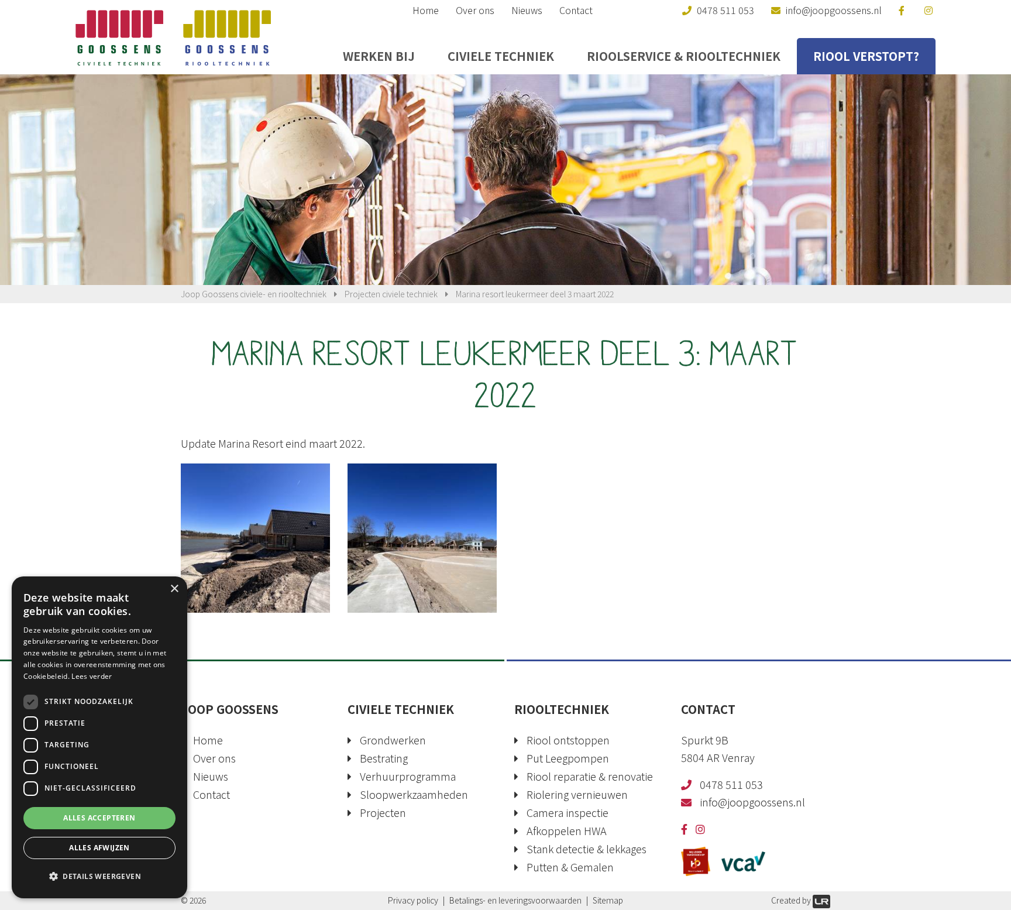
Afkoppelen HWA (567, 830)
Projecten (383, 812)
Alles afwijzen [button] (99, 848)
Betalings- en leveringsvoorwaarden (515, 900)
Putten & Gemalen (570, 866)
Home (425, 10)
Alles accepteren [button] (99, 818)
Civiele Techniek (501, 55)
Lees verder (91, 676)
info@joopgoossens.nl (752, 801)
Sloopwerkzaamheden (414, 794)
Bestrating (384, 757)
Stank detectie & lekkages (587, 848)
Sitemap (608, 900)
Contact (576, 10)
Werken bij (379, 55)
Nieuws (526, 10)
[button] (99, 877)
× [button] (174, 589)
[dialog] (99, 737)
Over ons (475, 10)
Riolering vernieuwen (577, 794)
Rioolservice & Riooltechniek (683, 55)
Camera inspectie (567, 812)
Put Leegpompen (568, 757)
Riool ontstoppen (568, 739)
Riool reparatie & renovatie (590, 776)
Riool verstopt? (866, 55)
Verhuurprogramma (408, 776)
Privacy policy (413, 900)
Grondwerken (393, 739)
